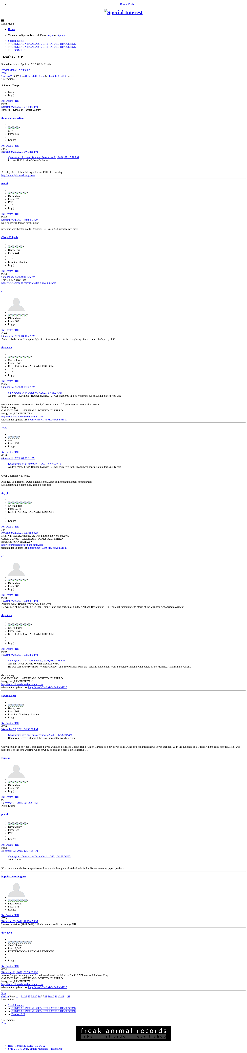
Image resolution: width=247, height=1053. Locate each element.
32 (29, 75)
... (23, 75)
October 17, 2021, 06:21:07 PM (18, 387)
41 (59, 75)
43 (66, 75)
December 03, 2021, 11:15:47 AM (19, 921)
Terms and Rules (24, 1045)
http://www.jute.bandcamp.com (18, 175)
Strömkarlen (8, 695)
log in (51, 35)
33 (32, 75)
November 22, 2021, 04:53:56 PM (19, 729)
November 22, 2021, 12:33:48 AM (19, 532)
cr (2, 291)
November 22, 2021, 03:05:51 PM (19, 600)
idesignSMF (56, 1048)
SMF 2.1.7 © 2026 (18, 1048)
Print (3, 72)
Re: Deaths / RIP (10, 100)
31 (25, 75)
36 (42, 75)
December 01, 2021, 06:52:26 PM (19, 802)
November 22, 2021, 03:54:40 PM (19, 654)
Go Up (5, 996)
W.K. (4, 427)
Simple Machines (39, 1048)
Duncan (5, 758)
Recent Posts (127, 4)
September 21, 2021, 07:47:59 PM (19, 106)
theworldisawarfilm (12, 118)
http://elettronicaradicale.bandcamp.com (22, 416)
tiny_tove (6, 347)
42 (62, 75)
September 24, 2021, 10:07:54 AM (19, 219)
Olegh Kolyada (9, 237)
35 (39, 75)
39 (52, 75)
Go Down (6, 75)
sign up (61, 35)
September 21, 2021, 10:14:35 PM (19, 151)
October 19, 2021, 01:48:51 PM (18, 458)
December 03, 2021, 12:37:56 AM (19, 850)
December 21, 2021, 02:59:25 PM (19, 972)
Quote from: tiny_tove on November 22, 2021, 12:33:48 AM (40, 735)
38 (49, 75)
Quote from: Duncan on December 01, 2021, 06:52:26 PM (39, 856)
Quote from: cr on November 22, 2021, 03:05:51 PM (36, 660)
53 (72, 75)
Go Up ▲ (40, 1045)
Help (10, 1045)
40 (56, 75)
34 (35, 75)
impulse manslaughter (13, 876)
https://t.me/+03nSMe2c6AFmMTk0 (47, 419)
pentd (4, 183)
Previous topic (8, 69)
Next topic (24, 69)
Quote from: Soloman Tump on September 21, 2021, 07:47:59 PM (43, 157)
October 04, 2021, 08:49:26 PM (18, 276)
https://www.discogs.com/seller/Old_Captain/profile (28, 282)
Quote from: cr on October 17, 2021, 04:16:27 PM (35, 392)
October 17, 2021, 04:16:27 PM (18, 336)
